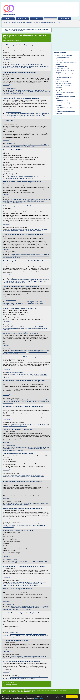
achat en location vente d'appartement (22, 90)
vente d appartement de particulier (19, 256)
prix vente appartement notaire (42, 91)
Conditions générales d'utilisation (26, 690)
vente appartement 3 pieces (24, 562)
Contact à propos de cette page (58, 690)
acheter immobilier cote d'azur (16, 374)
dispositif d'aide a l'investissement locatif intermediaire (24, 447)
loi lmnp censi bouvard (16, 478)
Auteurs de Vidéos (26, 22)
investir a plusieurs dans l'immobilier (63, 58)
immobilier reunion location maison (16, 115)
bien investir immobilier (63, 61)
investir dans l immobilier (35, 231)
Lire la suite (6, 59)
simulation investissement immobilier (39, 524)
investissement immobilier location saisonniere (22, 350)
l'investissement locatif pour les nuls (35, 303)
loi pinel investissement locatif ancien (28, 657)
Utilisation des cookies (42, 690)
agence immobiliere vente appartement (22, 582)
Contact (59, 22)
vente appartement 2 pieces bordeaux (19, 561)
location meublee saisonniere (10, 353)
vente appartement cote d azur (38, 281)
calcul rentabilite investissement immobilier (65, 104)
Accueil (5, 22)
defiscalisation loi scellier (38, 656)
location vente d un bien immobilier (21, 64)
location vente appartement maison (35, 115)
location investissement (50, 19)
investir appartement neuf (16, 229)
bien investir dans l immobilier (39, 400)
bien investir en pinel (15, 146)
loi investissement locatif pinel (19, 145)
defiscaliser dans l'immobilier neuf (12, 202)
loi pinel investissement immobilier (37, 145)
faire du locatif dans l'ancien (17, 448)
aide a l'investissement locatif (18, 201)
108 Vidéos (12, 40)
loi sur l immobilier (20, 678)
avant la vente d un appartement (11, 637)
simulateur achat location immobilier (10, 525)
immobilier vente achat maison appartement (24, 280)
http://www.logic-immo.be (12, 324)
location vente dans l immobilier (13, 93)
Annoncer (52, 22)
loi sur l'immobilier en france (39, 677)
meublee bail (22, 18)
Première (8, 684)
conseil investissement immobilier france (65, 97)
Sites (18, 22)
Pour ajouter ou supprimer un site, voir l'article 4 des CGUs (18, 691)
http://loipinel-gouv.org (11, 143)
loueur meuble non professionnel (20, 476)
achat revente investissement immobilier (64, 86)
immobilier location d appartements (23, 66)
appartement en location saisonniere (37, 352)
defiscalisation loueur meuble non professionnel (22, 475)
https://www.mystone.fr (11, 348)
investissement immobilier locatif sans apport (65, 112)
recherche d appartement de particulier (39, 256)
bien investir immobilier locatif (65, 68)
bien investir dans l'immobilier (20, 400)
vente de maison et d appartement (27, 584)
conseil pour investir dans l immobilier (22, 199)
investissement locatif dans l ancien (35, 448)
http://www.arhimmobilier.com (13, 112)
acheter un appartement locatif (26, 328)
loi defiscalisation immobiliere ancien (23, 656)
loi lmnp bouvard (31, 678)
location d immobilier (62, 100)
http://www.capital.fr (11, 300)
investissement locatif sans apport (64, 78)
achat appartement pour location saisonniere (15, 352)
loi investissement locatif (28, 146)
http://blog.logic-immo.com (12, 632)
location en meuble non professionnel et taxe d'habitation (25, 606)
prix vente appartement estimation (36, 561)
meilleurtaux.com (10, 445)
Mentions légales (11, 690)
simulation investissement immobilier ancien (19, 524)
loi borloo (13, 656)
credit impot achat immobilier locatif (64, 89)
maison (36, 18)
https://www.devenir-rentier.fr (13, 174)
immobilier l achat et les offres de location (65, 71)
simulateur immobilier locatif (25, 525)
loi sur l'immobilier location (35, 201)
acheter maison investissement (17, 424)
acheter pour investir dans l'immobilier (22, 177)
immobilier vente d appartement (36, 401)
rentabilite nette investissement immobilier (65, 93)
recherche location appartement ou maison (15, 117)
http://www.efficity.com (11, 559)
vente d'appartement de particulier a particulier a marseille (23, 254)
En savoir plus (38, 698)
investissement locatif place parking (18, 302)
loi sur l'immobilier (8, 678)
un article (44, 22)
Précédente (14, 684)
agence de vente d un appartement (14, 401)
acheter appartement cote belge (16, 326)
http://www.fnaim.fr (10, 604)
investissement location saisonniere (42, 350)
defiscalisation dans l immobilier (65, 74)
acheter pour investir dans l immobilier (21, 178)
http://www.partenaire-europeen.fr (14, 252)
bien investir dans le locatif (64, 102)
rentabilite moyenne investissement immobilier (63, 82)
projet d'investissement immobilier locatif (24, 608)
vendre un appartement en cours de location (33, 374)
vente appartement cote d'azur (22, 281)
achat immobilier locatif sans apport (64, 108)
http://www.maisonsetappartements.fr (15, 372)
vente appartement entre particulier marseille (11, 257)
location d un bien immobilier (23, 67)
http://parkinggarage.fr (11, 88)
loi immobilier (64, 18)
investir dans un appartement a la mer (30, 326)
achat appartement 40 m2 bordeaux (38, 562)
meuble (8, 18)
